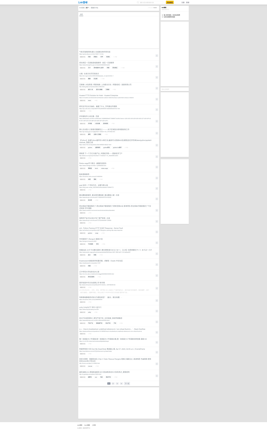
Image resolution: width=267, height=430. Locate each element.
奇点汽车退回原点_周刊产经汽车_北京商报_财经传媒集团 (100, 318)
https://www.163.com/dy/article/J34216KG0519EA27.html (95, 144)
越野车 (90, 377)
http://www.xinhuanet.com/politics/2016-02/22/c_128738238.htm (97, 285)
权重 (89, 266)
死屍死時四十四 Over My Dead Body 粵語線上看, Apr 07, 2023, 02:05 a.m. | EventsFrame (112, 349)
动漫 (89, 179)
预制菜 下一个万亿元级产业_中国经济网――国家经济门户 (100, 153)
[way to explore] (83, 3)
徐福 (95, 255)
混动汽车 (108, 377)
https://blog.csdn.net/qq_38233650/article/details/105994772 (96, 187)
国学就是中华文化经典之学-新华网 (92, 282)
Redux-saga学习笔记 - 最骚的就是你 (92, 163)
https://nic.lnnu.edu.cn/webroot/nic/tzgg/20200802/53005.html (96, 274)
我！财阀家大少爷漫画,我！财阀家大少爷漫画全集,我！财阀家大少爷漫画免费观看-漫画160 (113, 339)
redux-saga (104, 168)
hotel (89, 100)
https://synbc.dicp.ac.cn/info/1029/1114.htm (91, 54)
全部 (81, 14)
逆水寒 (90, 200)
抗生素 (95, 79)
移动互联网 (91, 277)
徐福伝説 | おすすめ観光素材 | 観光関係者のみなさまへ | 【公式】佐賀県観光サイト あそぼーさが (115, 250)
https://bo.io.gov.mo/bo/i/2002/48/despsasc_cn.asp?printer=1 (96, 76)
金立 (89, 255)
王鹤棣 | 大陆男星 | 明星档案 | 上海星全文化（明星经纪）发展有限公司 (105, 84)
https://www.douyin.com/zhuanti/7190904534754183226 (95, 197)
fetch (96, 168)
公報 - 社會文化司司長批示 (89, 73)
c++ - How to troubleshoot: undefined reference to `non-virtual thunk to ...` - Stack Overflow (112, 329)
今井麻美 (90, 244)
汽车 (115, 323)
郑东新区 (114, 68)
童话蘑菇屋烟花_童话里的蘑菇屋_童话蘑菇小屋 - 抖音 (99, 195)
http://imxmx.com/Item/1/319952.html (89, 363)
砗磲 (108, 68)
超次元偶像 (99, 89)
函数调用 (97, 147)
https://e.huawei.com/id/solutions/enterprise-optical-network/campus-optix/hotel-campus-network (106, 97)
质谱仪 (95, 57)
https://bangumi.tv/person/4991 (88, 241)
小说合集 (97, 123)
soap (96, 233)
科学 (102, 57)
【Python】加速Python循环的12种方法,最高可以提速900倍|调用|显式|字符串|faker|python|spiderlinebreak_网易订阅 (115, 141)
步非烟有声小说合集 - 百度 (89, 116)
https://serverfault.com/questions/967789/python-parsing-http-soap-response (100, 230)
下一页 (127, 383)
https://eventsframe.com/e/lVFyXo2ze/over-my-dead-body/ (95, 351)
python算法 (106, 147)
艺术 (89, 68)
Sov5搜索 (87, 425)
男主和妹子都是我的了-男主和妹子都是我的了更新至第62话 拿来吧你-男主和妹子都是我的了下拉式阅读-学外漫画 (115, 207)
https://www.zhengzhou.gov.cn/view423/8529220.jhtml (94, 65)
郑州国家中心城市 (99, 68)
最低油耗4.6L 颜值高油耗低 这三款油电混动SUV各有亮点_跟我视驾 (104, 372)
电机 (101, 377)
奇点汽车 (108, 323)
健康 (89, 79)
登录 (187, 2)
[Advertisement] (175, 54)
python (90, 147)
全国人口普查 (97, 134)
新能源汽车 (99, 323)
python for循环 (117, 147)
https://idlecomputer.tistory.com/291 (89, 309)
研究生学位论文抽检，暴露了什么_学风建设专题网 (98, 106)
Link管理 (79, 425)
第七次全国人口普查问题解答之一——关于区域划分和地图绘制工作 (104, 129)
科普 (89, 57)
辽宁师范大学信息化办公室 (89, 271)
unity (89, 312)
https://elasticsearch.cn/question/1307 (90, 263)
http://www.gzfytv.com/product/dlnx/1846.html (91, 86)
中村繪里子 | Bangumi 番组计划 (91, 239)
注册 (183, 2)
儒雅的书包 (94, 8)
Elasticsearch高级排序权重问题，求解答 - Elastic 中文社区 (101, 261)
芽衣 (97, 244)
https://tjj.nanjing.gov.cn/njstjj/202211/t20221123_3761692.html (97, 131)
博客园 (90, 168)
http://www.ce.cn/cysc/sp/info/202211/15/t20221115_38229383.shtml (98, 155)
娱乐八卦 (90, 89)
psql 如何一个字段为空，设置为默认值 (93, 185)
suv (96, 377)
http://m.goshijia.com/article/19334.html (90, 374)
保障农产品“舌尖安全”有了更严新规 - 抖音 (94, 218)
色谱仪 (108, 57)
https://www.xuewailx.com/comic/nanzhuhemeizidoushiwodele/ (97, 210)
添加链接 (170, 2)
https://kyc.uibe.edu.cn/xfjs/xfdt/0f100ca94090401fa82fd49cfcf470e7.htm (99, 108)
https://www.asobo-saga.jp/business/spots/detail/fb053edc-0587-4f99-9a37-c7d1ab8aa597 (105, 252)
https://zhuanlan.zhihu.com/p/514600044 (90, 176)
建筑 (89, 134)
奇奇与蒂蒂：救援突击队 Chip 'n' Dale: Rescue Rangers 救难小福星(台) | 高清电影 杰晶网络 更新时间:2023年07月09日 (115, 360)
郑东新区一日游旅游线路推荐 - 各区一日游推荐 (96, 62)
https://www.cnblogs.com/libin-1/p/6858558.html (92, 165)
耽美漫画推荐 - (84, 174)
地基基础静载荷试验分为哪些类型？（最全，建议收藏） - (100, 297)
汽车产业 (90, 323)
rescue (90, 366)
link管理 (81, 8)
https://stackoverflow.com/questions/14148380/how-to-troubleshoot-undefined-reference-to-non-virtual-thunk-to (110, 331)
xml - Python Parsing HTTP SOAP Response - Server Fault (101, 228)
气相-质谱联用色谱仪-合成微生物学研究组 (94, 52)
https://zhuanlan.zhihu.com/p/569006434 (90, 299)
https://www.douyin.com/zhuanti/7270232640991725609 (95, 220)
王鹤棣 (107, 89)
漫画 (95, 179)
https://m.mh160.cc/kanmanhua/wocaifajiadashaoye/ (94, 341)
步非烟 (90, 123)
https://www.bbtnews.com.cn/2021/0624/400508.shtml (94, 320)
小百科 (94, 425)
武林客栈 (105, 123)
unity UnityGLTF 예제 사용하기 (90, 307)
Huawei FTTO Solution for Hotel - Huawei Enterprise (98, 95)
